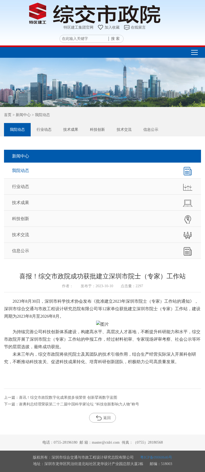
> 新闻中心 (21, 115)
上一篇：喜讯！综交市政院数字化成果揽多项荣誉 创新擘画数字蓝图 (60, 398)
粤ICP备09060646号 (156, 457)
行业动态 (44, 130)
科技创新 (97, 130)
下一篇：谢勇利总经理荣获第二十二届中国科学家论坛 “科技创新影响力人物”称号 (71, 404)
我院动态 (17, 130)
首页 (7, 115)
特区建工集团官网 (78, 27)
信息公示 (150, 130)
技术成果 (70, 130)
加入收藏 (112, 27)
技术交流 (124, 130)
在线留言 (138, 27)
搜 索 (115, 39)
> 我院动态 (40, 115)
